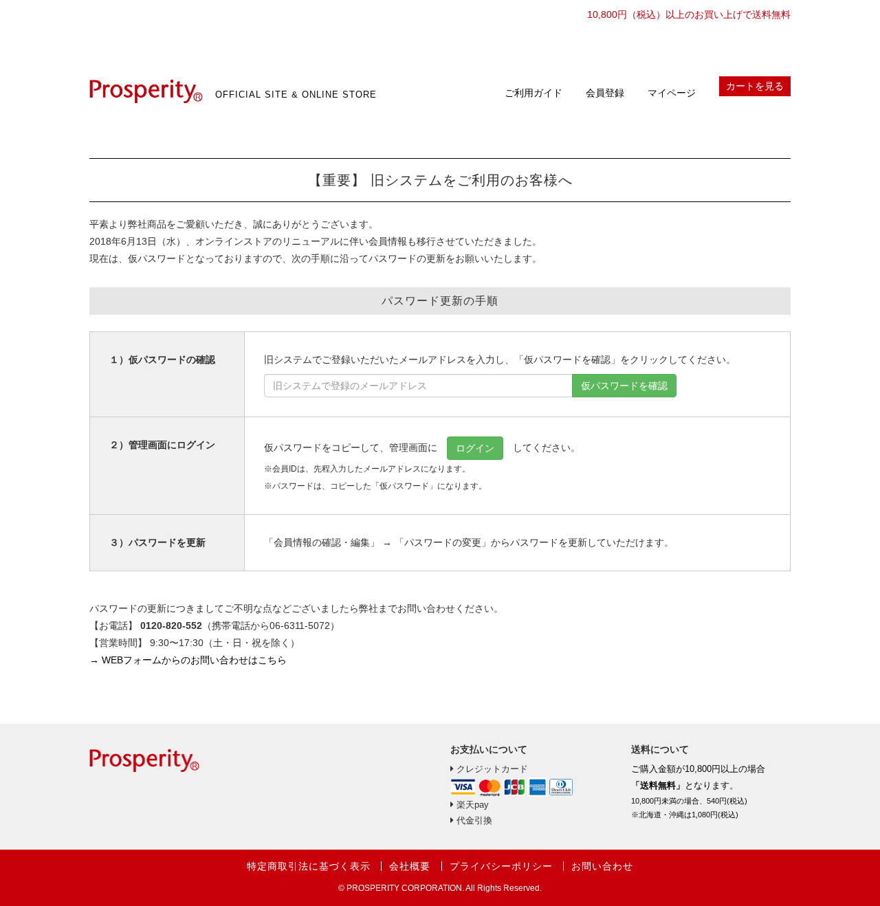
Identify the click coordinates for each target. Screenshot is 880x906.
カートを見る (755, 85)
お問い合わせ (602, 866)
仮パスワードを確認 (624, 385)
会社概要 (409, 866)
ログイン (475, 448)
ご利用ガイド (533, 92)
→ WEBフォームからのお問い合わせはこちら (188, 659)
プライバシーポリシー (501, 866)
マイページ (672, 92)
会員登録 (605, 92)
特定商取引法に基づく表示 (309, 866)
